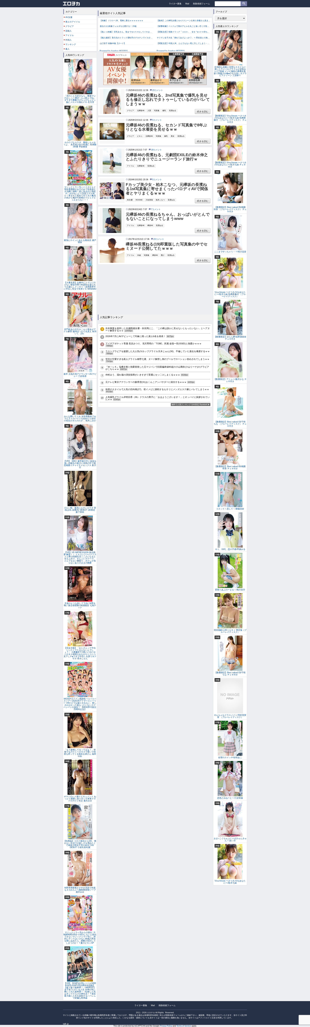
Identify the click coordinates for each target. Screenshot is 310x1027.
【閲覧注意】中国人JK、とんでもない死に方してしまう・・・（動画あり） (183, 43)
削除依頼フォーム (201, 4)
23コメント (157, 90)
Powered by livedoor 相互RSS (114, 51)
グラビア (130, 110)
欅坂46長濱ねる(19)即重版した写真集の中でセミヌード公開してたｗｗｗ (167, 246)
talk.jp (66, 1024)
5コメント (157, 120)
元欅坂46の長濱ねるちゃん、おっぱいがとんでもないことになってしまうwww (168, 216)
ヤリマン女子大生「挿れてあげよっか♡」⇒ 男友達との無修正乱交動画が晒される (183, 38)
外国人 (68, 40)
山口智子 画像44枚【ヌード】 (113, 43)
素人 (67, 49)
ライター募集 (175, 4)
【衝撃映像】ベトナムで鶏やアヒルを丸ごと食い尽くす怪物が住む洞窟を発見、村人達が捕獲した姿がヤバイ (183, 26)
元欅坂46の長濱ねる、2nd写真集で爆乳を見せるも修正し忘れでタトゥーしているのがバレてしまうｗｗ (168, 99)
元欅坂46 (140, 110)
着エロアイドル (72, 22)
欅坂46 (150, 225)
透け (162, 255)
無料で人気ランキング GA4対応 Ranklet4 (189, 404)
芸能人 (68, 31)
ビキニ (139, 136)
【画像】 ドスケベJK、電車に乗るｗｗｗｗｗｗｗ (121, 20)
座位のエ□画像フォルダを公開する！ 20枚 (118, 26)
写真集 (156, 110)
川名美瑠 (149, 200)
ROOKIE (139, 200)
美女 (172, 136)
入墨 (149, 110)
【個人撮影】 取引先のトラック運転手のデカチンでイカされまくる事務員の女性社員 (126, 38)
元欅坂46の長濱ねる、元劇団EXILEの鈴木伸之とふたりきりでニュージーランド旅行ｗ (167, 157)
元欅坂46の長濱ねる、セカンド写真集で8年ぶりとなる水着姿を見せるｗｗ (166, 127)
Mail (187, 4)
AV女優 (130, 200)
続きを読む (202, 111)
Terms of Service (183, 1026)
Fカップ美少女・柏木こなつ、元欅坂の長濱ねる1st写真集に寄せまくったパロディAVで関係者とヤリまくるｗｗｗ (167, 189)
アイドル (130, 166)
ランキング (70, 44)
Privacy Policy (166, 1026)
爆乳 (164, 110)
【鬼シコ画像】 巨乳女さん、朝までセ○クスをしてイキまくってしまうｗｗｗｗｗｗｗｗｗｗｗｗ (126, 32)
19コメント (156, 150)
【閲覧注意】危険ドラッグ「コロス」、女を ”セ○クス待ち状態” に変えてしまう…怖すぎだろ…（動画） (183, 32)
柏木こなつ (160, 200)
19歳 (139, 255)
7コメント (156, 209)
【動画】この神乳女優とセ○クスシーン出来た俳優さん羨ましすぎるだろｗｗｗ (183, 20)
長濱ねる (172, 110)
